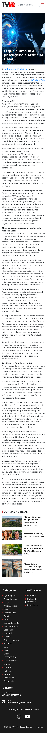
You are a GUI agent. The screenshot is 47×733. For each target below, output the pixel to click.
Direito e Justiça (11, 626)
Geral (6, 647)
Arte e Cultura (10, 599)
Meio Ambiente (11, 661)
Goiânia (7, 650)
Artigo (6, 602)
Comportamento (11, 623)
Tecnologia (9, 681)
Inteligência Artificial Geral (15, 69)
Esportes (8, 643)
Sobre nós (31, 596)
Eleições (7, 637)
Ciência (7, 620)
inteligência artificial (36, 80)
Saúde (7, 674)
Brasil (6, 609)
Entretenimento (11, 640)
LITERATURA (10, 657)
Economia (8, 630)
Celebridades (10, 613)
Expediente (32, 605)
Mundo (7, 664)
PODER (7, 667)
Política (7, 671)
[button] (42, 5)
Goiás (6, 654)
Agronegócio (10, 596)
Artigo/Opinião (10, 606)
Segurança (9, 678)
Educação (8, 633)
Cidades (7, 616)
